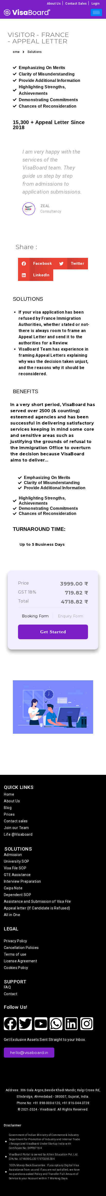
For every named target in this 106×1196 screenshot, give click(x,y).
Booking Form (35, 616)
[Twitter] (25, 1023)
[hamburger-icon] (96, 12)
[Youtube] (40, 1023)
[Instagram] (86, 1023)
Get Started (53, 631)
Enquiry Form (70, 616)
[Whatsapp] (56, 1023)
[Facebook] (10, 1023)
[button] (37, 263)
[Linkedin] (71, 1023)
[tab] (35, 616)
